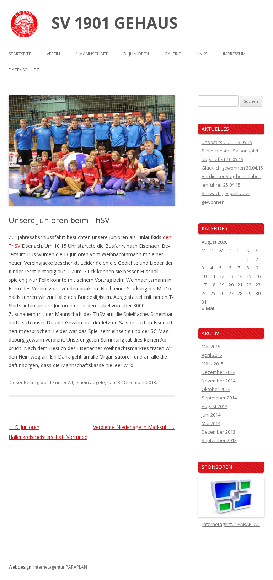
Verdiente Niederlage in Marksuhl (134, 427)
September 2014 (219, 397)
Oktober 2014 (216, 389)
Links (201, 54)
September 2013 (219, 440)
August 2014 (215, 406)
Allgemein (78, 382)
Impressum (234, 54)
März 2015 (213, 363)
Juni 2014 (211, 415)
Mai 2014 (211, 423)
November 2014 (218, 380)
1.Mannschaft (92, 54)
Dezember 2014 (218, 372)
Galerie (173, 54)
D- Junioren (136, 54)
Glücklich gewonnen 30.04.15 (232, 168)
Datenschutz (24, 70)
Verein (53, 54)
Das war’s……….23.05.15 (227, 142)
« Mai (208, 308)
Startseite (20, 54)
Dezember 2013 (218, 432)
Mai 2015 (211, 346)
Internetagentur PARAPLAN (60, 567)
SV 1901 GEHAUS (114, 22)
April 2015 (212, 355)
